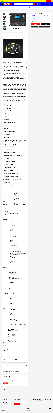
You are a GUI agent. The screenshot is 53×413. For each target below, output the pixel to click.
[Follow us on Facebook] (27, 410)
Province (13, 378)
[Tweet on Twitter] (47, 15)
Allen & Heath (33, 15)
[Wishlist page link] (50, 3)
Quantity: (32, 21)
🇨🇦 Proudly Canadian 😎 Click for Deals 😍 (26, 0)
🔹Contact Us (4, 396)
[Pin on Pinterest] (46, 15)
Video (22, 7)
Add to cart (35, 24)
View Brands (7, 7)
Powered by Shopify (4, 410)
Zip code (22, 378)
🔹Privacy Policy (4, 402)
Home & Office (34, 7)
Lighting (18, 7)
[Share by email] (49, 15)
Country (4, 378)
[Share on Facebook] (44, 15)
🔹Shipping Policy (4, 399)
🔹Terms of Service (5, 403)
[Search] (34, 4)
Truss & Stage (28, 7)
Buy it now (45, 24)
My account (39, 4)
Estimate (5, 383)
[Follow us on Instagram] (29, 410)
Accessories (40, 7)
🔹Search (3, 398)
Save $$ (49, 0)
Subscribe (16, 404)
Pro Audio (13, 7)
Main (2, 7)
